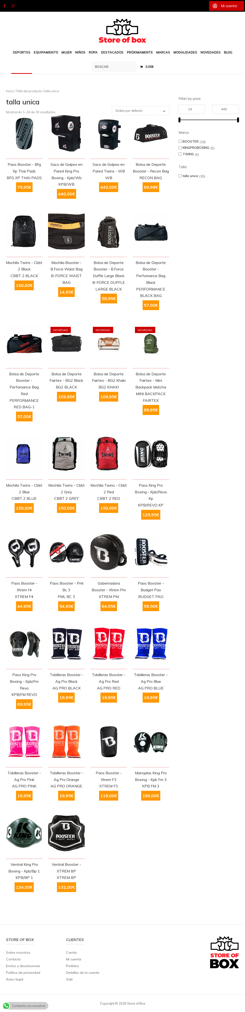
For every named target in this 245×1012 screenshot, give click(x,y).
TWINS (188, 154)
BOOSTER (191, 141)
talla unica (190, 176)
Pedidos (72, 966)
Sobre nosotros (18, 952)
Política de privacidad (23, 972)
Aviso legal (14, 979)
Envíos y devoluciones (23, 966)
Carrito (71, 952)
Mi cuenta (73, 959)
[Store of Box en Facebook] (4, 6)
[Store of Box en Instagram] (13, 6)
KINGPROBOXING (196, 147)
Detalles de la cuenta (82, 972)
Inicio (10, 91)
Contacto (13, 959)
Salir (69, 979)
